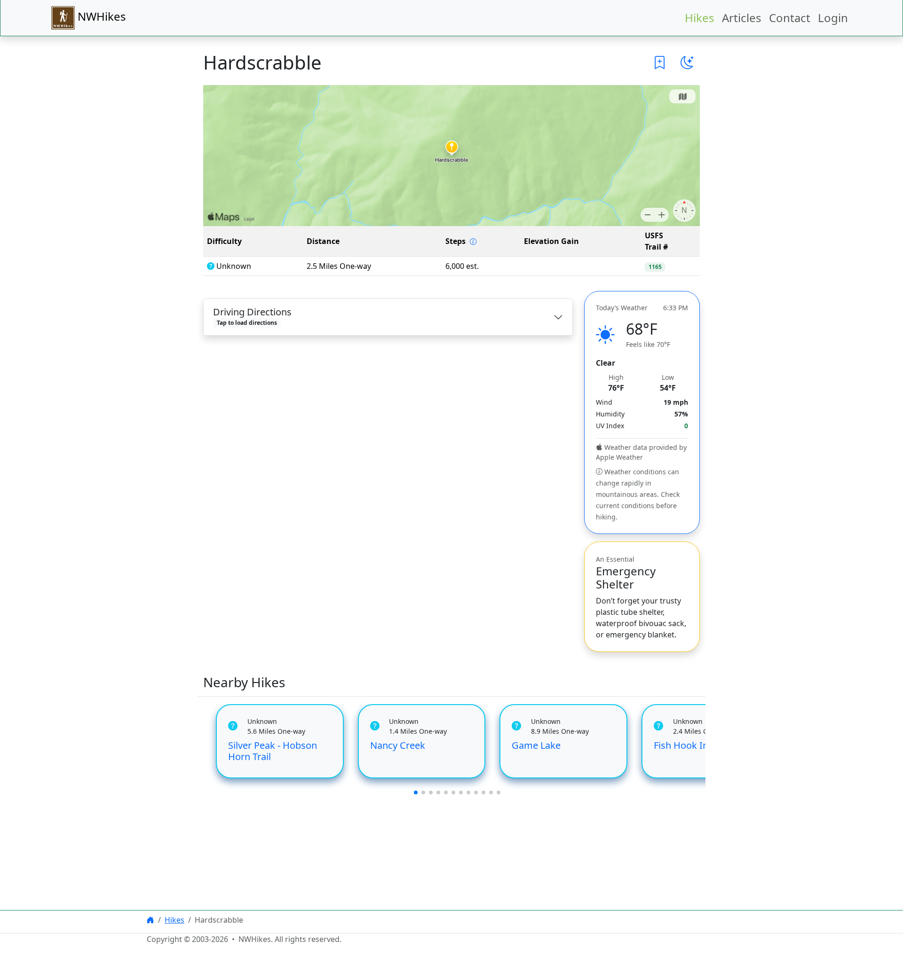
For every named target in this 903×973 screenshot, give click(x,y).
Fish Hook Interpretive (702, 745)
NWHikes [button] (100, 16)
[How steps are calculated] (473, 241)
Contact (789, 17)
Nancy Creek (397, 745)
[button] (660, 62)
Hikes (699, 17)
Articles (741, 17)
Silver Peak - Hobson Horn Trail (272, 751)
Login (833, 17)
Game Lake (536, 745)
